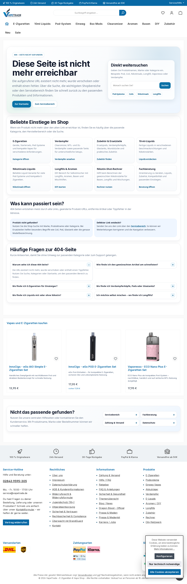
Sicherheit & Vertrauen (64, 511)
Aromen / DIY (153, 503)
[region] (93, 357)
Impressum (58, 480)
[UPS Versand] (23, 549)
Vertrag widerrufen (16, 522)
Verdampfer (152, 494)
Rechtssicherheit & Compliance (69, 516)
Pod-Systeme (118, 94)
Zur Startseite (21, 104)
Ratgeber (104, 484)
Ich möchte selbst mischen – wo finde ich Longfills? (124, 295)
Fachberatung (159, 414)
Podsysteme (152, 480)
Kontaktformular (25, 509)
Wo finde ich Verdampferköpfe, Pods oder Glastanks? (125, 286)
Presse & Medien (108, 512)
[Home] (7, 23)
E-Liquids (151, 498)
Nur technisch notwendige (164, 564)
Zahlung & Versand (121, 422)
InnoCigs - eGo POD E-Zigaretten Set (92, 366)
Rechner (150, 517)
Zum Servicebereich (45, 104)
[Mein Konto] (171, 13)
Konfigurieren (164, 556)
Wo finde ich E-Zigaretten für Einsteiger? (34, 286)
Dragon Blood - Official (111, 508)
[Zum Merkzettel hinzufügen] (56, 358)
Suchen (165, 85)
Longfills (157, 94)
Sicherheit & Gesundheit (112, 494)
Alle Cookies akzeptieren (164, 572)
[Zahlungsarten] (79, 557)
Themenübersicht (108, 498)
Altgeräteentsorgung (63, 506)
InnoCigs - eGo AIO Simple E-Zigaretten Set (28, 368)
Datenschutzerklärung (64, 484)
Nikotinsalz (143, 94)
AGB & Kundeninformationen (68, 489)
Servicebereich (138, 226)
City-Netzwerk (153, 522)
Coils (131, 94)
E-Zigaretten (152, 475)
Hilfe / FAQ (105, 480)
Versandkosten (85, 575)
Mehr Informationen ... (164, 549)
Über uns (57, 475)
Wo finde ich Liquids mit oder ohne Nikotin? (36, 295)
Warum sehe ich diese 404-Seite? (30, 264)
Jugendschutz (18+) (63, 502)
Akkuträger (152, 489)
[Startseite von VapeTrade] (12, 12)
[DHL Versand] (9, 549)
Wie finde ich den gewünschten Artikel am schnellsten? (127, 264)
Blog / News (105, 503)
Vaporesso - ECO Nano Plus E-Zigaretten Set (147, 368)
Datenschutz (159, 422)
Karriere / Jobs (107, 522)
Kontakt (56, 525)
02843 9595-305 (15, 481)
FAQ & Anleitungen (109, 489)
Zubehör (150, 512)
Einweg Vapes (153, 484)
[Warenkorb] (180, 13)
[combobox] (86, 13)
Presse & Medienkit (109, 517)
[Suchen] (122, 13)
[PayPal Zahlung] (79, 549)
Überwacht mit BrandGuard (67, 520)
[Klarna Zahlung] (93, 549)
